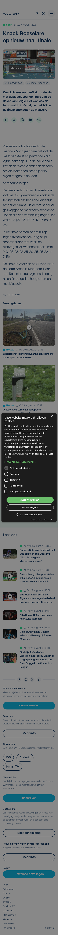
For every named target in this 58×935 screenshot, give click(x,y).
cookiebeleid (41, 453)
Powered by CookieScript (42, 520)
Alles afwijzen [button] (30, 507)
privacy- (27, 453)
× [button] (52, 416)
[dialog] (29, 467)
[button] (29, 461)
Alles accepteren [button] (30, 499)
